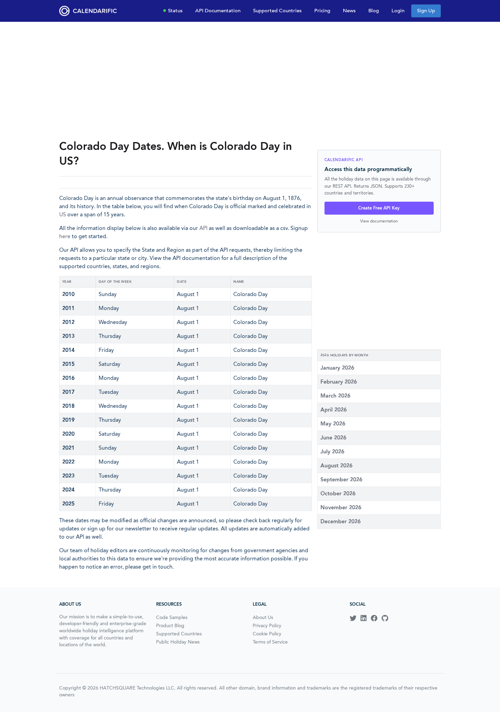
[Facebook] (374, 618)
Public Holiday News (178, 642)
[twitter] (353, 618)
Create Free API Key (379, 208)
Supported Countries (277, 10)
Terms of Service (270, 642)
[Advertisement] (250, 80)
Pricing (322, 10)
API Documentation (217, 10)
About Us (263, 617)
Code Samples (171, 617)
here (64, 236)
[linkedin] (364, 618)
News (349, 10)
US (62, 214)
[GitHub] (385, 618)
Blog (373, 10)
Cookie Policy (267, 633)
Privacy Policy (267, 625)
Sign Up (426, 10)
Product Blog (170, 625)
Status (175, 10)
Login (397, 10)
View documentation (379, 220)
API (203, 228)
